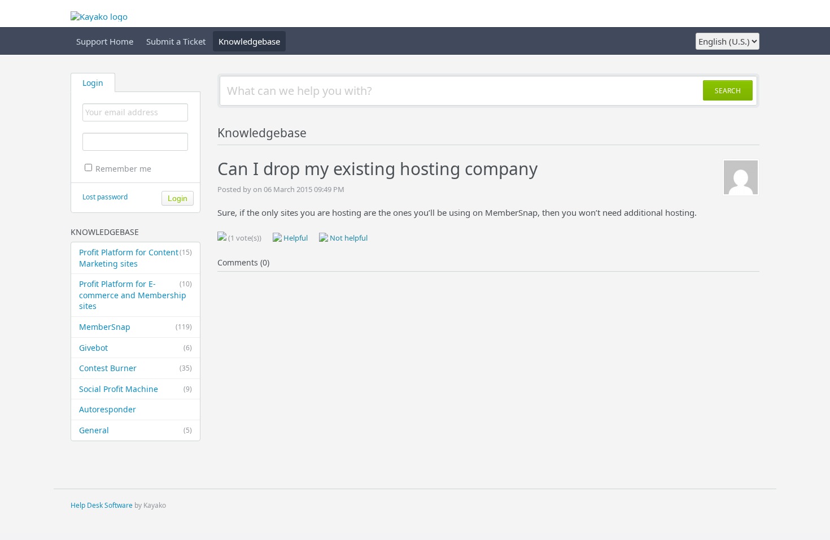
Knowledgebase (249, 41)
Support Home (104, 41)
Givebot (135, 347)
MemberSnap (135, 326)
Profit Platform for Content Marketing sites (135, 258)
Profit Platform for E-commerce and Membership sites (135, 294)
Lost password (105, 197)
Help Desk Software (102, 505)
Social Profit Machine (135, 389)
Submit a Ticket (176, 41)
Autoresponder (107, 409)
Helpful (295, 238)
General (135, 430)
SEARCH (728, 90)
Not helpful (348, 238)
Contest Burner (135, 368)
